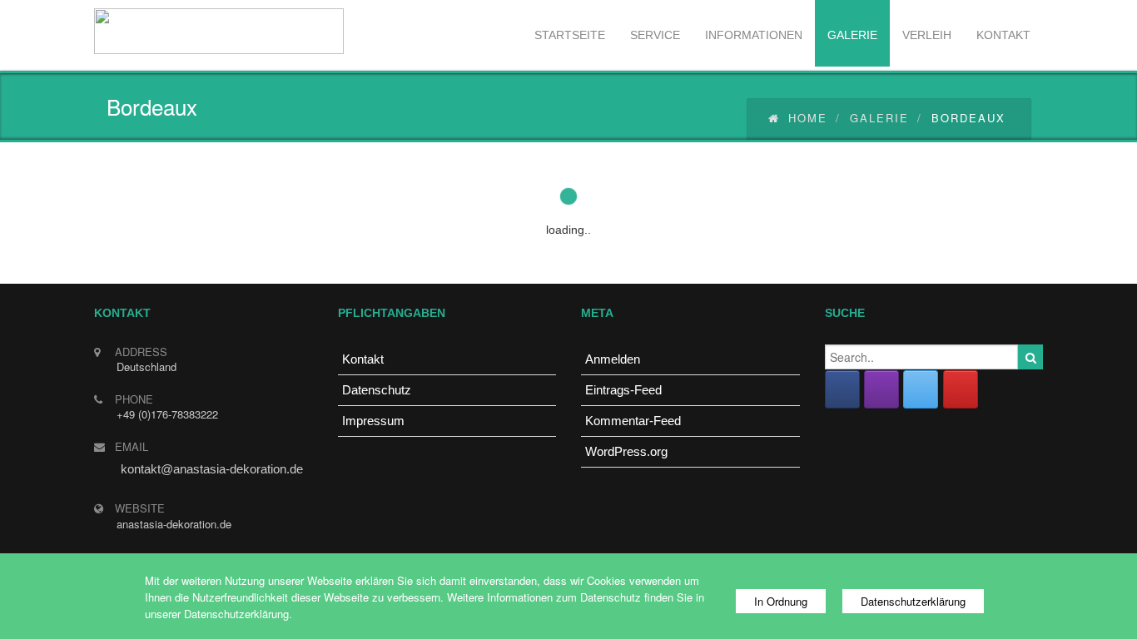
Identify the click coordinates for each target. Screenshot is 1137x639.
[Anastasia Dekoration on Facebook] (842, 389)
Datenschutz (376, 390)
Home (807, 118)
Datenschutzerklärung (913, 601)
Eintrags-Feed (623, 390)
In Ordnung (780, 601)
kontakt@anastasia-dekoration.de (212, 469)
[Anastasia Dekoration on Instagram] (881, 389)
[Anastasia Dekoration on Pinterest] (960, 389)
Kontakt (363, 359)
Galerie (879, 118)
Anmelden (612, 359)
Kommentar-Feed (633, 421)
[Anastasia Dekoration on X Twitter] (920, 389)
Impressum (373, 421)
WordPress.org (626, 451)
